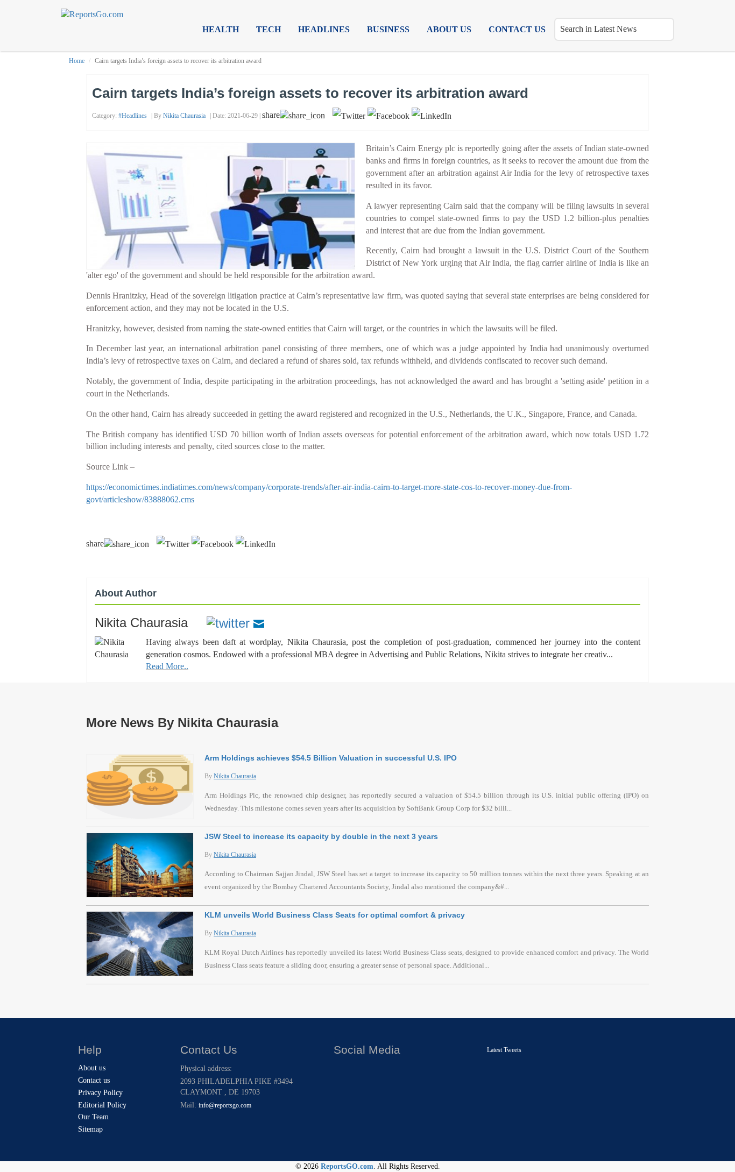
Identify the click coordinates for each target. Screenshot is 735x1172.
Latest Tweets (504, 1050)
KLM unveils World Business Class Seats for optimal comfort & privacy (334, 915)
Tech (268, 29)
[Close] (343, 1071)
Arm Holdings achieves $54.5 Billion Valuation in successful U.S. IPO (330, 758)
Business (388, 29)
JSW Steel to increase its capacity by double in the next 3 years (321, 836)
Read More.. (167, 666)
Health (220, 29)
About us (449, 29)
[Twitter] (228, 622)
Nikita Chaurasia (184, 115)
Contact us (517, 29)
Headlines (324, 29)
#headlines (132, 115)
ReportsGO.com (347, 1166)
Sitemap (90, 1129)
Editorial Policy (102, 1105)
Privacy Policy (100, 1093)
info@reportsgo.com (225, 1105)
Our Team (93, 1117)
